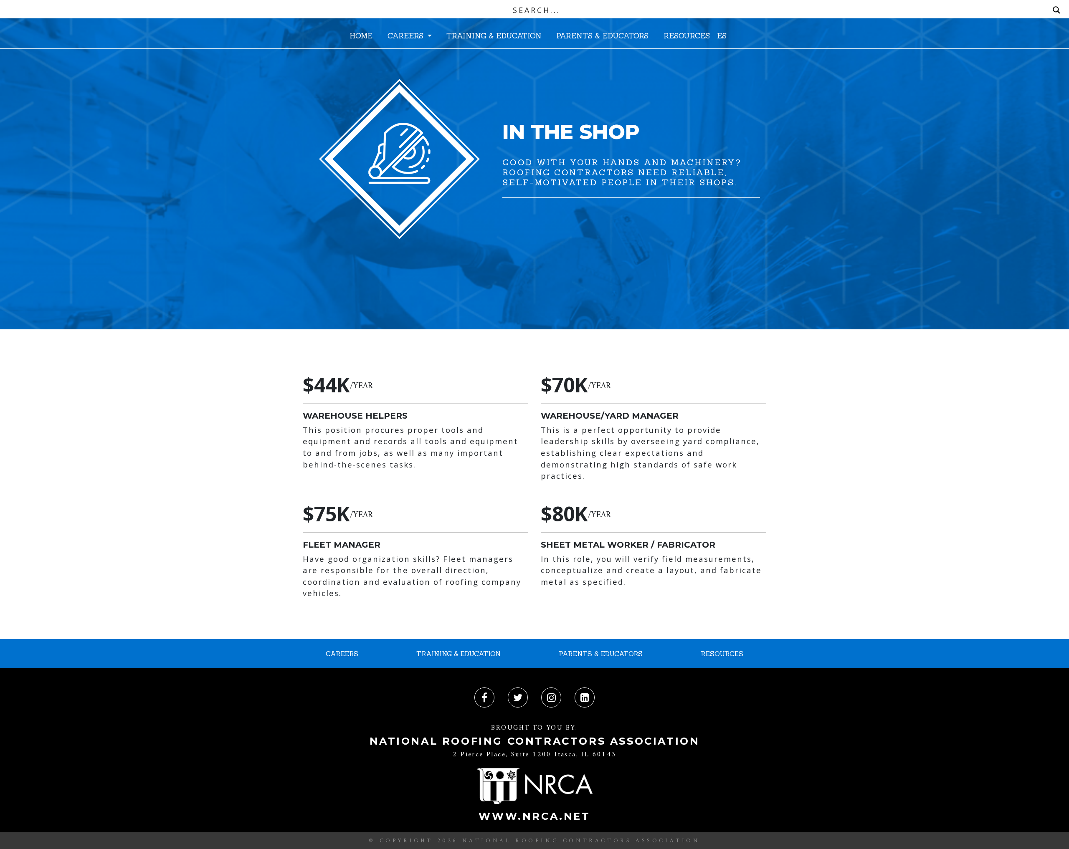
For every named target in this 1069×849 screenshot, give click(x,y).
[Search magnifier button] (1056, 10)
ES (722, 35)
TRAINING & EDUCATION (494, 35)
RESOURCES (687, 35)
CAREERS (407, 35)
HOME (361, 35)
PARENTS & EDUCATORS (602, 35)
